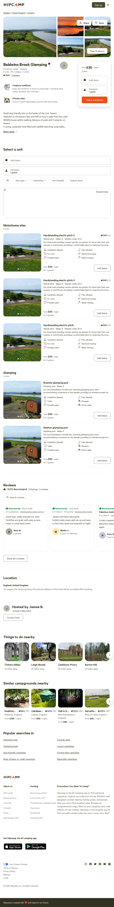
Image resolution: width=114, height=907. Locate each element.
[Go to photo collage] (29, 37)
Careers (7, 807)
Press (6, 812)
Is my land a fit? (37, 797)
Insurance (35, 807)
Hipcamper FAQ (11, 817)
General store (9, 797)
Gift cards (8, 792)
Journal (7, 802)
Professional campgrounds (43, 802)
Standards (35, 812)
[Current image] (18, 269)
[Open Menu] (108, 5)
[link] (57, 252)
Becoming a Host (38, 792)
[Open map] (57, 203)
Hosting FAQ (36, 817)
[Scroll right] (109, 655)
